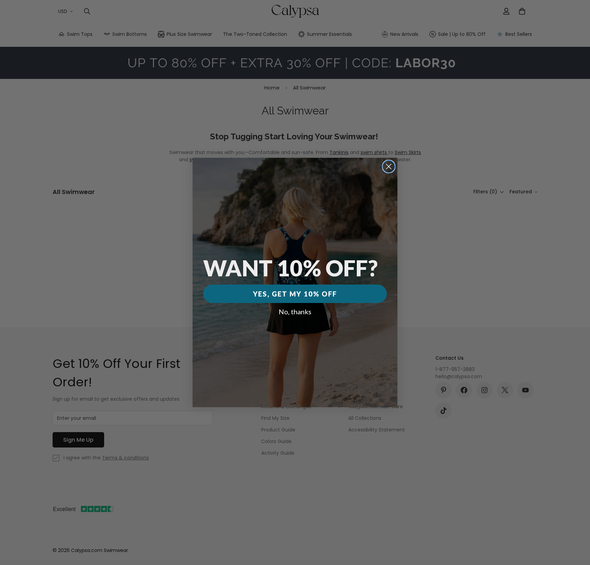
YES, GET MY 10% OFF (295, 294)
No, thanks (295, 311)
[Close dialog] (389, 167)
